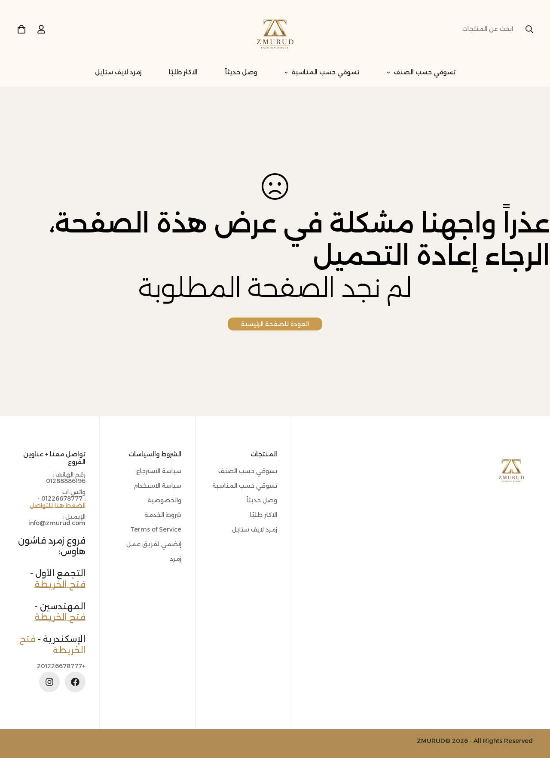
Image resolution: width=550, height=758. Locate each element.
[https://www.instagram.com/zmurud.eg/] (49, 682)
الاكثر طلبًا (183, 72)
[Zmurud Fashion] (275, 29)
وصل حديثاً (241, 72)
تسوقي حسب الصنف (424, 72)
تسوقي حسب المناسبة (325, 72)
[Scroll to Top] (17, 711)
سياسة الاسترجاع (158, 471)
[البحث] (529, 29)
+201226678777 (61, 666)
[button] (21, 29)
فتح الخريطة (60, 584)
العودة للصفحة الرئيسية (275, 324)
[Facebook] (75, 682)
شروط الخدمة (162, 515)
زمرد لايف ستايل (118, 72)
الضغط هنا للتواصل (58, 505)
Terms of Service (155, 529)
